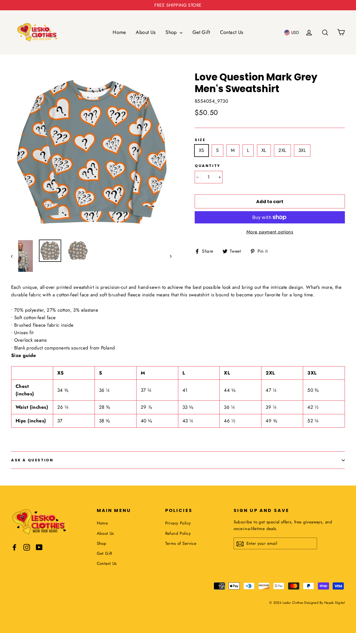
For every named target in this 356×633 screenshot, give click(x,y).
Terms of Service (181, 543)
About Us (145, 32)
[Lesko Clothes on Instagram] (26, 547)
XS (201, 150)
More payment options (269, 231)
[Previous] (14, 256)
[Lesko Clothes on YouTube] (39, 547)
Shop (171, 32)
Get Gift (201, 32)
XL (263, 150)
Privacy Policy (178, 523)
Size (200, 140)
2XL (282, 150)
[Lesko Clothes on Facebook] (14, 547)
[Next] (170, 256)
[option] (92, 152)
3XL (302, 150)
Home (119, 32)
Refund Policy (178, 533)
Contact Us (231, 32)
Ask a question (32, 460)
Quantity (208, 166)
